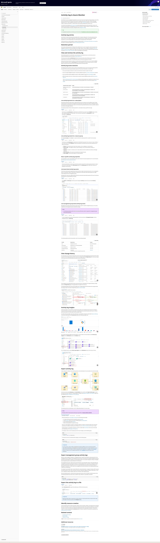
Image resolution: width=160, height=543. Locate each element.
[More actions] (98, 12)
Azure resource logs (74, 25)
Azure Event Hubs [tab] (72, 415)
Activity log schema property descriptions (69, 159)
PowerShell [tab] (70, 140)
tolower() (94, 449)
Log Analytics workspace (74, 417)
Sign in (158, 7)
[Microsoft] (1, 7)
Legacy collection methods (87, 412)
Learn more (80, 518)
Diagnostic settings (66, 517)
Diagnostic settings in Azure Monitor (88, 393)
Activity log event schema (67, 514)
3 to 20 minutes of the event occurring (90, 41)
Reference (91, 250)
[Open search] (156, 7)
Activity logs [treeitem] (4, 27)
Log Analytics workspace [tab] (65, 415)
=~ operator (83, 450)
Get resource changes (81, 287)
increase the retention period (86, 425)
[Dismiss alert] (158, 1)
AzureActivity (86, 427)
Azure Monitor (69, 12)
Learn (62, 12)
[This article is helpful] (149, 26)
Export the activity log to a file (147, 21)
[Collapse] (17, 11)
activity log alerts (84, 420)
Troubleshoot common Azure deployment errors (90, 31)
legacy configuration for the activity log (72, 394)
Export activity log (95, 313)
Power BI (73, 421)
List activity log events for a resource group (71, 79)
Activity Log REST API (78, 56)
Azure (65, 12)
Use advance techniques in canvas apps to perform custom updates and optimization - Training (75, 526)
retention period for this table (66, 510)
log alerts (67, 420)
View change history (145, 17)
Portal (150, 9)
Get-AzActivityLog (90, 74)
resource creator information (69, 50)
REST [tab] (73, 140)
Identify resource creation (146, 22)
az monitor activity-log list (90, 72)
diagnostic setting (83, 27)
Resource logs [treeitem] (4, 28)
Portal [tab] (63, 140)
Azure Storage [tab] (78, 415)
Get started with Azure (155, 9)
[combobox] (9, 13)
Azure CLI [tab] (66, 140)
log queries (81, 419)
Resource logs (65, 515)
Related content (145, 23)
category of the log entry (74, 428)
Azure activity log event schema (79, 42)
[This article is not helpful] (150, 26)
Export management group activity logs (148, 20)
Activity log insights (145, 18)
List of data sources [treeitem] (5, 25)
